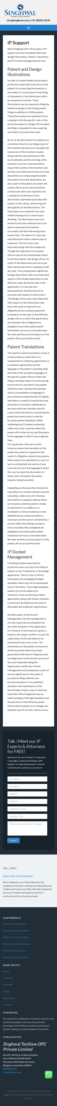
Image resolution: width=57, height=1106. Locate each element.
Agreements (9, 998)
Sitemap (28, 1098)
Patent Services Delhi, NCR (16, 957)
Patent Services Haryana (14, 924)
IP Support (8, 1004)
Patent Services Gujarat (14, 950)
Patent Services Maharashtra (17, 944)
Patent (6, 971)
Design (6, 991)
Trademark (8, 978)
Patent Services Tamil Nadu (16, 930)
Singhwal (28, 10)
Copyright (7, 984)
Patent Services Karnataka (15, 937)
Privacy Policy (45, 1094)
